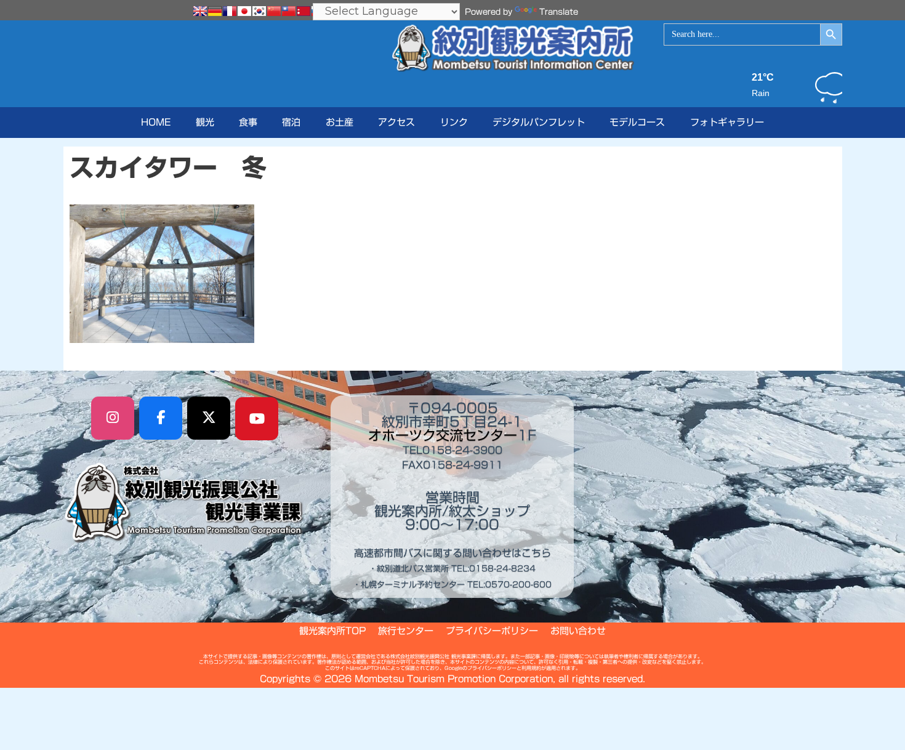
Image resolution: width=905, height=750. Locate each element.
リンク (454, 122)
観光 (205, 122)
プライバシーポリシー (492, 630)
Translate (558, 12)
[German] (215, 11)
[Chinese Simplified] (274, 11)
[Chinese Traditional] (289, 11)
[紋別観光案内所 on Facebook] (160, 418)
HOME (156, 122)
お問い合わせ (578, 630)
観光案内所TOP (332, 630)
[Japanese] (244, 11)
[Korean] (259, 11)
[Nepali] (303, 11)
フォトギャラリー (727, 122)
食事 (248, 122)
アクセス (396, 122)
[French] (229, 11)
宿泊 (291, 122)
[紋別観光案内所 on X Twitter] (208, 418)
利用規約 (531, 668)
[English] (200, 11)
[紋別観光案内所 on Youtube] (256, 418)
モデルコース (637, 122)
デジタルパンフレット (539, 122)
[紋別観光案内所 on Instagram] (112, 418)
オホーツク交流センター (442, 435)
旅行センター (405, 630)
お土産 (339, 122)
